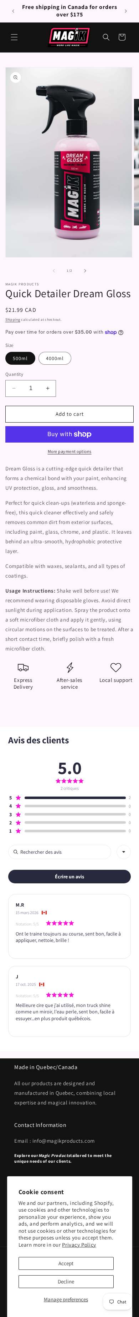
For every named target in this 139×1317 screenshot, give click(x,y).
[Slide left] (54, 271)
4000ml (55, 358)
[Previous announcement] (13, 11)
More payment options (70, 451)
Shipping (12, 319)
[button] (14, 37)
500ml (20, 358)
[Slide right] (85, 271)
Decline (66, 1281)
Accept (65, 1263)
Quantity (14, 374)
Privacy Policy (79, 1244)
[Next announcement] (126, 11)
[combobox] (124, 852)
